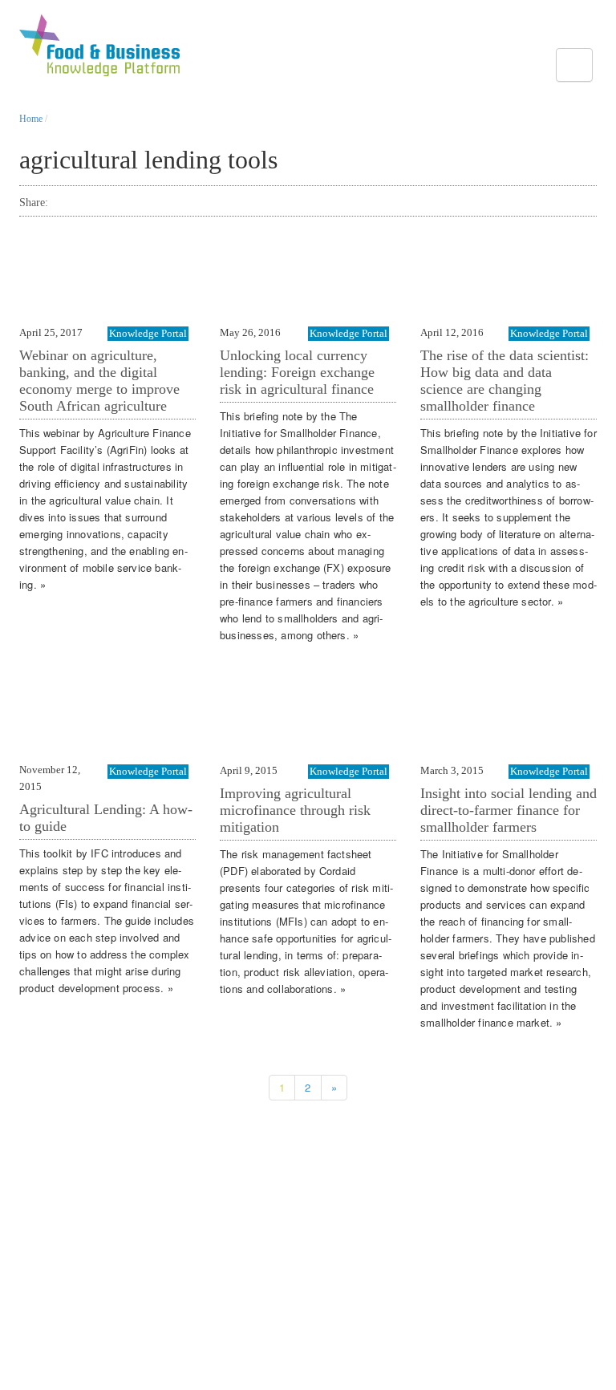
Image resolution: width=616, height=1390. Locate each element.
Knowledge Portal (148, 333)
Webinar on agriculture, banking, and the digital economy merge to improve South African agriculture (99, 380)
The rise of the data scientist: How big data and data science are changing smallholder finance (504, 380)
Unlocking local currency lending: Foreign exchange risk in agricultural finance (297, 372)
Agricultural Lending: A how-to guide (105, 817)
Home (31, 118)
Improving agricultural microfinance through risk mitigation (295, 810)
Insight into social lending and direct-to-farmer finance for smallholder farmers (508, 810)
